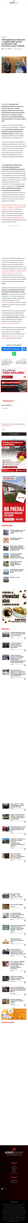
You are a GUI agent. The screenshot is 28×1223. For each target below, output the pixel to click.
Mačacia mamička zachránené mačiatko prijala (17, 1001)
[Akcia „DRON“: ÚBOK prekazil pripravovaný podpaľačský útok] (5, 806)
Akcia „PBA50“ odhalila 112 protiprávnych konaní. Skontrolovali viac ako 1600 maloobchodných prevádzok (17, 965)
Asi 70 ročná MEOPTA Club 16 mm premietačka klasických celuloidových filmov (18, 989)
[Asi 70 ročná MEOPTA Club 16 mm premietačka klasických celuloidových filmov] (5, 989)
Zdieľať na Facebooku (12, 349)
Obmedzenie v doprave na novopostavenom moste (17, 571)
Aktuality (4, 36)
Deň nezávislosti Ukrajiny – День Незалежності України (16, 895)
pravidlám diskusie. (6, 425)
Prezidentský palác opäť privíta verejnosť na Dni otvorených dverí (17, 634)
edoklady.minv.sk (14, 323)
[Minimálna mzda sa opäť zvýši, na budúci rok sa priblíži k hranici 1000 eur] (5, 829)
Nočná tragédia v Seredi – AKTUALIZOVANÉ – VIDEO (17, 532)
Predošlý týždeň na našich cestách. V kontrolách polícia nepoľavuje (16, 645)
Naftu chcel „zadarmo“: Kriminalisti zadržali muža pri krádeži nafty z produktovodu (17, 548)
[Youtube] (17, 1159)
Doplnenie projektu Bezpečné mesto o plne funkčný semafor (17, 978)
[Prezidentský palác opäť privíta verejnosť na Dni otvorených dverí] (5, 634)
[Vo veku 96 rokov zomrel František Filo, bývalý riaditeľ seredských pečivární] (5, 915)
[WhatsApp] (11, 52)
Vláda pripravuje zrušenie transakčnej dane (16, 940)
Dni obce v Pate (14, 577)
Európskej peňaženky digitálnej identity (13, 218)
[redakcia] (3, 49)
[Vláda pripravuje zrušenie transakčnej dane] (5, 941)
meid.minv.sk (5, 323)
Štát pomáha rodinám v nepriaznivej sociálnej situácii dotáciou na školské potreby (7, 362)
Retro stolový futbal (16, 904)
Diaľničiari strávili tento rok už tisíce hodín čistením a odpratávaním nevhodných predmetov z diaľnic (17, 842)
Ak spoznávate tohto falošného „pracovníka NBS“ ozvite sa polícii (21, 362)
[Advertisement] (14, 20)
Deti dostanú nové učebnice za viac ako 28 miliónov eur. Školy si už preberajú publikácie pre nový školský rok (18, 673)
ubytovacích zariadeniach (15, 273)
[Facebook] (8, 52)
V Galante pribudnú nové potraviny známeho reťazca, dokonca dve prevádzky (17, 556)
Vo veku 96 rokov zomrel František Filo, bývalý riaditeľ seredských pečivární (17, 915)
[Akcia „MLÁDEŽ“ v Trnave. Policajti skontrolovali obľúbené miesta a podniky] (5, 856)
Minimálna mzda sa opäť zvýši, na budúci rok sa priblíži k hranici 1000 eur (17, 829)
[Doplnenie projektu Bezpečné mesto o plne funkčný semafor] (5, 978)
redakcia (10, 48)
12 (24, 1005)
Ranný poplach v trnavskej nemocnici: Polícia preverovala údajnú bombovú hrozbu (18, 952)
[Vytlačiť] (18, 52)
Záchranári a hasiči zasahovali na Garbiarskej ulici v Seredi (16, 563)
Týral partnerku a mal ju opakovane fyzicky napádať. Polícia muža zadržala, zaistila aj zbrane (18, 928)
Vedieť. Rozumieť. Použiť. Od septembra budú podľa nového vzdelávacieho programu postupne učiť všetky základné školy (17, 659)
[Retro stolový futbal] (5, 906)
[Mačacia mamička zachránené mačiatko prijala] (5, 1001)
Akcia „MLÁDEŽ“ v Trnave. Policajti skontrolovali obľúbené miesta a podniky (17, 856)
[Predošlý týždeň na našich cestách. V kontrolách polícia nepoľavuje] (5, 645)
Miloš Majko (12, 906)
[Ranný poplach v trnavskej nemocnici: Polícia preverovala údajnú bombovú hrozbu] (5, 951)
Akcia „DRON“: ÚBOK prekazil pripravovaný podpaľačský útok (17, 805)
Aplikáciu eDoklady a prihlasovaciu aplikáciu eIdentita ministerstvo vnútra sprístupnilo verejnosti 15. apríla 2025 (14, 207)
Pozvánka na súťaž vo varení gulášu (16, 539)
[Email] (15, 52)
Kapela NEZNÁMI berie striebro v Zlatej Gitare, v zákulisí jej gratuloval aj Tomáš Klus (17, 817)
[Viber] (22, 52)
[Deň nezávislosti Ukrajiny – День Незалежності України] (5, 896)
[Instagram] (14, 1159)
